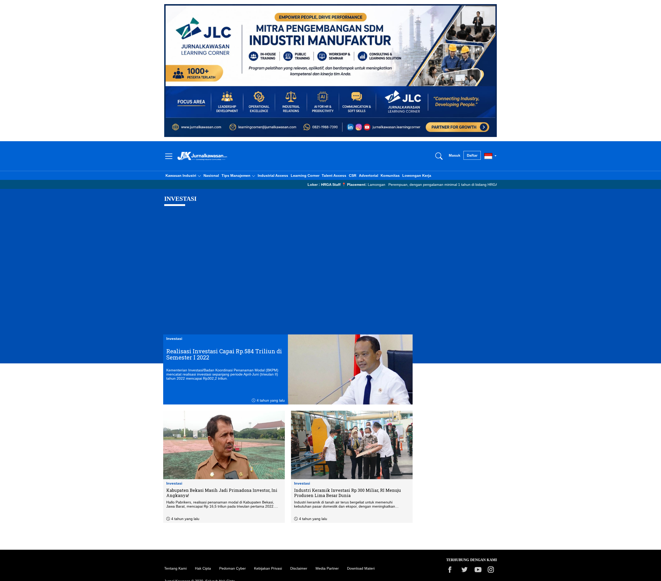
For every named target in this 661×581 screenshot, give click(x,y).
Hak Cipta (203, 568)
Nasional (211, 175)
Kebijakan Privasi (268, 568)
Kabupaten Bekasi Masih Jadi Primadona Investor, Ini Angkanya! (221, 493)
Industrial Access (273, 175)
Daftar (472, 155)
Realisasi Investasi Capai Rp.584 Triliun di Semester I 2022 (224, 354)
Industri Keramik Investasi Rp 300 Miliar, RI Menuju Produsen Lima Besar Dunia (347, 493)
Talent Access (334, 175)
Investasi (174, 339)
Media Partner (327, 568)
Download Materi (361, 568)
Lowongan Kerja (416, 175)
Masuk (454, 155)
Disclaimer (298, 568)
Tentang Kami (175, 568)
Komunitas (390, 175)
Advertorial (368, 175)
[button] (183, 175)
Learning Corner (305, 175)
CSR (352, 175)
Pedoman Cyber (232, 568)
